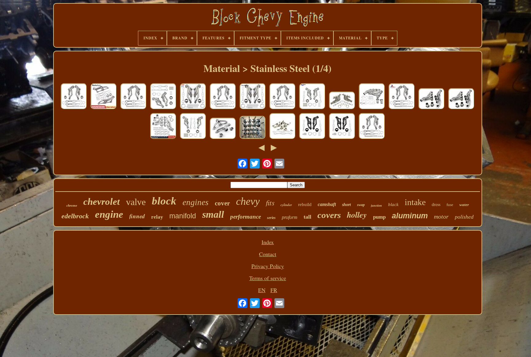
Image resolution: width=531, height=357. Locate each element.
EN (262, 290)
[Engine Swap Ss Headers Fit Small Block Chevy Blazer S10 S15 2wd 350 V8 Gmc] (193, 97)
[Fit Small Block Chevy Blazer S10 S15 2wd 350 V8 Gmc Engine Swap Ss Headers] (103, 97)
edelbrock (75, 216)
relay (157, 217)
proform (289, 217)
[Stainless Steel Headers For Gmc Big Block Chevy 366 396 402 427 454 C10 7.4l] (372, 97)
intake (415, 202)
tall (307, 217)
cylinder (286, 204)
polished (464, 217)
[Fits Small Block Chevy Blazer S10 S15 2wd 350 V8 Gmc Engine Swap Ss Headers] (74, 97)
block (164, 201)
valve (136, 202)
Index (268, 242)
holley (357, 214)
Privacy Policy (267, 266)
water (464, 204)
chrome (71, 205)
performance (245, 216)
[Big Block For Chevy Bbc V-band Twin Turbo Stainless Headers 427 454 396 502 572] (342, 101)
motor (441, 216)
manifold (182, 216)
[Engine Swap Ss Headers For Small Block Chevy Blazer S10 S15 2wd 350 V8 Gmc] (252, 97)
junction (376, 205)
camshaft (327, 204)
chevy (248, 201)
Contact (267, 254)
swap (361, 205)
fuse (449, 204)
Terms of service (267, 278)
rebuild (305, 204)
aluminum (410, 215)
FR (273, 290)
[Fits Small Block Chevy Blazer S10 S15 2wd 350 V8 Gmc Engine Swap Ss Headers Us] (133, 97)
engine (109, 214)
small (213, 214)
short (346, 204)
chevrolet (101, 201)
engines (196, 202)
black (393, 204)
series (271, 218)
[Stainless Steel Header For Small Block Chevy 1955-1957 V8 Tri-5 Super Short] (223, 129)
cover (222, 203)
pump (379, 217)
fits (270, 202)
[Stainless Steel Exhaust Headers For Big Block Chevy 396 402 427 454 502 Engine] (431, 99)
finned (137, 216)
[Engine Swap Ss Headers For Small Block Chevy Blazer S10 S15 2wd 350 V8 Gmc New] (312, 97)
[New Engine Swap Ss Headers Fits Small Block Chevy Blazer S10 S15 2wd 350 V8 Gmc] (193, 127)
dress (436, 204)
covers (329, 215)
